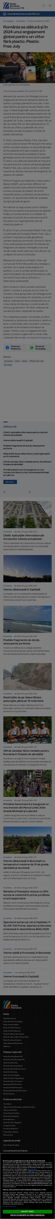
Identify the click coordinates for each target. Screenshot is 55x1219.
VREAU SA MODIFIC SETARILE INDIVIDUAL (27, 1215)
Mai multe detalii (32, 1169)
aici (14, 1180)
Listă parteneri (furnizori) (9, 1206)
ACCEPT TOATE (27, 1211)
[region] (27, 1186)
